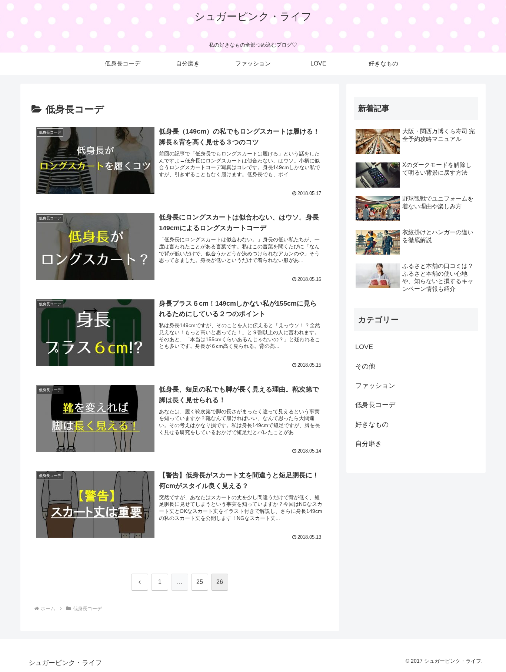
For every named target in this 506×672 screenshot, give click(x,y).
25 (199, 582)
